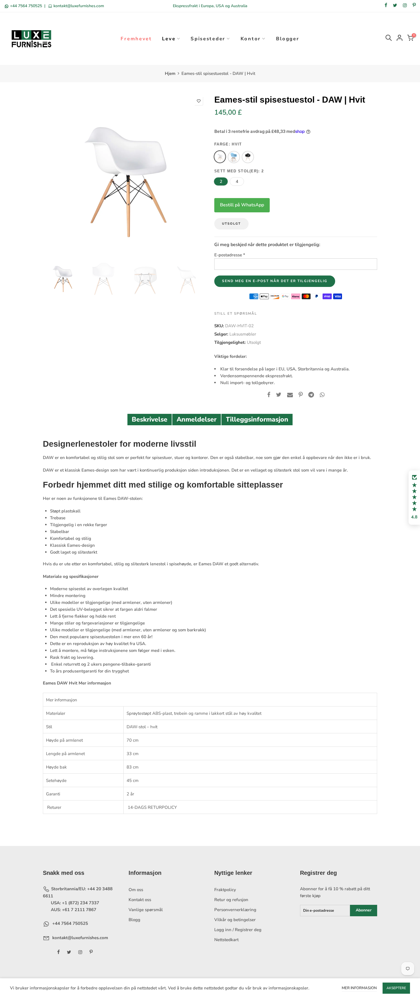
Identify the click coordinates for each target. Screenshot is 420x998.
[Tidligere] (52, 175)
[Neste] (196, 175)
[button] (414, 497)
